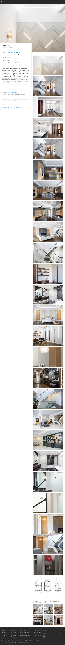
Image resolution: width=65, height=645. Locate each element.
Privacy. (28, 640)
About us (4, 632)
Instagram (14, 637)
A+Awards (4, 634)
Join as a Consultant (25, 634)
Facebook (14, 632)
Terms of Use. (33, 640)
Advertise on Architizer (25, 635)
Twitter (13, 634)
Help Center (4, 637)
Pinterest (14, 635)
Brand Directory (37, 635)
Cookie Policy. (40, 640)
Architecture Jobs (38, 632)
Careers (4, 635)
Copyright (26, 642)
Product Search (37, 634)
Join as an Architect (24, 632)
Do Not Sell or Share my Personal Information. (12, 642)
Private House (17, 55)
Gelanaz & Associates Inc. (14, 52)
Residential (10, 55)
